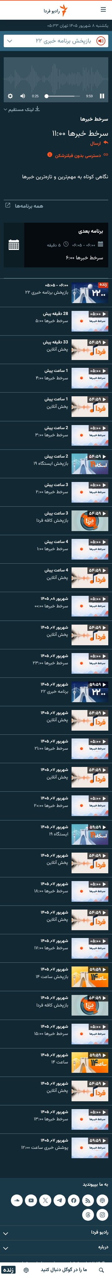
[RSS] (88, 1200)
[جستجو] (101, 1270)
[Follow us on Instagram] (102, 1215)
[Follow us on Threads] (88, 1215)
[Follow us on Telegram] (59, 1200)
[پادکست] (26, 1270)
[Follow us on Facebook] (74, 1200)
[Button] (99, 145)
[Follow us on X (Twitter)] (45, 1200)
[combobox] (56, 41)
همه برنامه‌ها (29, 206)
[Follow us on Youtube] (31, 1200)
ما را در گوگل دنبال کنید (64, 1270)
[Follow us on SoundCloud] (17, 1200)
